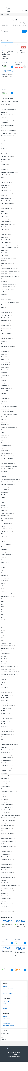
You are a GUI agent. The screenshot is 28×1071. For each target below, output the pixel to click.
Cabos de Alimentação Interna (8, 206)
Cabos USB (4, 216)
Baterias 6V (4, 169)
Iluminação (3, 679)
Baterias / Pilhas (5, 159)
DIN (2, 541)
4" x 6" (3, 141)
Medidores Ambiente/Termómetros (9, 479)
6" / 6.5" (3, 148)
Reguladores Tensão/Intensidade (9, 671)
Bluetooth (3, 789)
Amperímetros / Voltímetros (7, 468)
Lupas (2, 497)
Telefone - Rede (5, 578)
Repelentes (4, 122)
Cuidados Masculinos (6, 114)
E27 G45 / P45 (4, 716)
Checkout (5, 1008)
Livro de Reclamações (8, 993)
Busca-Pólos (4, 442)
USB (2, 583)
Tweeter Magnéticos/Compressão (9, 885)
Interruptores (4, 383)
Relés (2, 307)
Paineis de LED (4, 752)
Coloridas (3, 684)
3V (2, 622)
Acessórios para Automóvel (8, 130)
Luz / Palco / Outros (6, 807)
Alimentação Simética (6, 643)
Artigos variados (5, 104)
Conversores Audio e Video (8, 791)
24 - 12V (3, 661)
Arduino (3, 260)
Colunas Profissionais (6, 869)
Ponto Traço (4, 562)
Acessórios (4, 375)
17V (2, 609)
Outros (2, 117)
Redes (2, 794)
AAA (2, 180)
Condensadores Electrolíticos (8, 268)
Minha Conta (6, 1001)
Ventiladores (4, 354)
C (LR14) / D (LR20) (5, 182)
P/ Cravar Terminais (6, 416)
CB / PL (3, 536)
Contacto (5, 986)
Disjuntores (4, 377)
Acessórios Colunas (6, 828)
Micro (2, 560)
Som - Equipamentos (6, 825)
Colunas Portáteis (5, 867)
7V (2, 638)
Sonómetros (4, 492)
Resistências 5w (5, 323)
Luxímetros (3, 476)
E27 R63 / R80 (4, 721)
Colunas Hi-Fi (4, 862)
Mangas (3, 294)
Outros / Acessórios (6, 749)
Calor (2, 432)
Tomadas (3, 393)
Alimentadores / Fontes (6, 596)
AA (2, 177)
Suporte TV (4, 906)
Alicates (3, 401)
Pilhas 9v (3, 187)
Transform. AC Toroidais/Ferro (8, 674)
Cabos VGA (4, 219)
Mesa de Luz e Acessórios (7, 820)
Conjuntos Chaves (5, 445)
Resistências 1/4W (5, 315)
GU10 (2, 742)
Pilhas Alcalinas (5, 174)
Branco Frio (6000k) (6, 729)
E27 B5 (3, 710)
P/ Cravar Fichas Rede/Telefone (9, 414)
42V (2, 625)
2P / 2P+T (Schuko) (6, 518)
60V (2, 632)
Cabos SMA (4, 213)
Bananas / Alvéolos (5, 528)
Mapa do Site (6, 991)
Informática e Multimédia (7, 776)
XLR (2, 588)
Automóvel (3, 128)
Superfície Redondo (6, 768)
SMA (2, 570)
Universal (3, 422)
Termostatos (4, 351)
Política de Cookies (7, 1023)
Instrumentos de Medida (7, 458)
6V (2, 635)
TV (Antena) (4, 549)
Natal (2, 823)
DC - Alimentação (5, 523)
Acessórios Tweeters (6, 882)
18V (2, 612)
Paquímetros (4, 489)
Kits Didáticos (4, 291)
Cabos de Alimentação (6, 198)
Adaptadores (4, 778)
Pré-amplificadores (5, 851)
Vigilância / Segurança (6, 911)
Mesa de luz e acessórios (7, 817)
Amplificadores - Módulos (7, 846)
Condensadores (5, 265)
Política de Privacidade (8, 1025)
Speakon (3, 573)
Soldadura (3, 505)
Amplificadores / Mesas (7, 838)
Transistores (4, 349)
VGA (2, 586)
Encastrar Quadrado (6, 757)
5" (1, 143)
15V (2, 604)
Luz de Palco (4, 812)
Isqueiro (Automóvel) (6, 554)
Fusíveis (3, 281)
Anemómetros (4, 471)
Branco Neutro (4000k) (7, 731)
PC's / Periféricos (5, 786)
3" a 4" (3, 138)
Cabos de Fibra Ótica (6, 200)
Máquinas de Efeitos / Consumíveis (9, 815)
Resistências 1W (5, 317)
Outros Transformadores (7, 669)
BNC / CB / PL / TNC (6, 531)
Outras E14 (3, 703)
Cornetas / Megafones (6, 872)
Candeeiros (4, 435)
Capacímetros (4, 474)
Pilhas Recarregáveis (6, 190)
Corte (2, 404)
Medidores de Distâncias (7, 484)
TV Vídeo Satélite (5, 909)
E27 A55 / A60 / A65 (6, 708)
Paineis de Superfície (6, 762)
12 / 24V (3, 690)
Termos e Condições (8, 1021)
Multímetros (4, 461)
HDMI (2, 552)
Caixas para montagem (6, 263)
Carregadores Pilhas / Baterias (8, 172)
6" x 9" (3, 151)
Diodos (3, 341)
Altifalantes (3, 836)
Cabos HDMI (4, 226)
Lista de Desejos (7, 1003)
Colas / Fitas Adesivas (6, 455)
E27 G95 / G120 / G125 (6, 718)
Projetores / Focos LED (6, 770)
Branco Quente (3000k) (7, 734)
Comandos (3, 107)
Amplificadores (4, 844)
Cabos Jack (4, 229)
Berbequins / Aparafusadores (8, 427)
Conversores (4, 653)
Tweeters (3, 880)
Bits (2, 440)
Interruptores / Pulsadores (7, 284)
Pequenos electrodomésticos (8, 109)
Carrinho (5, 1006)
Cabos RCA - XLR (5, 239)
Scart (2, 567)
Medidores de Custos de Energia (9, 481)
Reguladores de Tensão (7, 346)
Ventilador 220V (5, 362)
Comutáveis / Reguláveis (7, 645)
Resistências (4, 310)
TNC (2, 539)
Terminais (3, 580)
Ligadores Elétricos (5, 388)
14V (2, 601)
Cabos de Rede (5, 221)
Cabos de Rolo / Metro (6, 224)
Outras (2, 500)
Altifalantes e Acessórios (7, 830)
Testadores (4, 494)
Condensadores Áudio (6, 875)
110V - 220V (4, 656)
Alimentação (4, 515)
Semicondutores (5, 325)
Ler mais (24, 66)
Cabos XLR (4, 252)
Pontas (3, 419)
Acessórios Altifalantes (6, 833)
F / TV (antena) (5, 544)
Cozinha (3, 112)
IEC (2, 526)
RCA (2, 565)
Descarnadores (5, 409)
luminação (3, 802)
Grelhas (3, 356)
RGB (2, 739)
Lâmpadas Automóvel (6, 156)
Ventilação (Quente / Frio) (7, 120)
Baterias (3, 161)
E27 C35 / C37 (4, 713)
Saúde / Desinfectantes (7, 125)
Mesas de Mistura (5, 849)
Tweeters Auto (4, 154)
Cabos (2, 195)
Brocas (3, 429)
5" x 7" (3, 146)
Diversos (3, 783)
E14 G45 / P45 (4, 700)
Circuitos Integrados (6, 328)
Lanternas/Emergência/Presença (9, 744)
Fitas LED (3, 682)
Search (20, 10)
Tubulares (3, 773)
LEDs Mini (3, 747)
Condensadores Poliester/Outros (9, 271)
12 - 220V (3, 658)
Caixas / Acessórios (6, 333)
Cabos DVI (3, 211)
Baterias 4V (4, 167)
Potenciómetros (5, 304)
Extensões (3, 380)
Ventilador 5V (4, 367)
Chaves (3, 437)
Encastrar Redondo (6, 760)
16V (2, 606)
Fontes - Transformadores (7, 593)
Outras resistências (5, 312)
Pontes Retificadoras (6, 331)
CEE (2, 520)
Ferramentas (4, 398)
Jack (2, 557)
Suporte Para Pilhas (6, 193)
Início (2, 14)
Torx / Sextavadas (5, 453)
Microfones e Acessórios (7, 877)
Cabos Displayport (5, 208)
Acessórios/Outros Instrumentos (9, 466)
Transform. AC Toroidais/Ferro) (8, 677)
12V (2, 599)
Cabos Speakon (5, 242)
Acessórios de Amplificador (7, 841)
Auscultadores (4, 854)
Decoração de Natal (6, 370)
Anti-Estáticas (4, 424)
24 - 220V (3, 664)
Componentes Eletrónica (7, 258)
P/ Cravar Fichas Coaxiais (7, 411)
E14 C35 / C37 (4, 697)
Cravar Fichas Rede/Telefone (8, 406)
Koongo (3, 799)
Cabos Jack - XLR (5, 234)
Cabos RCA (4, 237)
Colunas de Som (5, 856)
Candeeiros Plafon (5, 692)
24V (2, 617)
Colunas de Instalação (6, 859)
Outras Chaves (4, 450)
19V (2, 614)
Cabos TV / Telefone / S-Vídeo (9, 245)
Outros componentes (6, 297)
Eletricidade (4, 372)
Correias (3, 278)
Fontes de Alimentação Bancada (9, 666)
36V (2, 619)
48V (2, 627)
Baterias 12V (4, 164)
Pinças (2, 502)
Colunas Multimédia (6, 864)
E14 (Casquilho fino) (6, 695)
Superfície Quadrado (6, 765)
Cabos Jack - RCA (5, 232)
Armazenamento (5, 781)
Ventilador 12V (4, 359)
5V (2, 630)
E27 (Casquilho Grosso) (7, 705)
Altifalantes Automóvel (6, 135)
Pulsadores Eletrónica (6, 289)
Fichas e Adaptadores (6, 513)
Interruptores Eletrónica (7, 286)
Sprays (3, 510)
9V (2, 640)
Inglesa (3, 448)
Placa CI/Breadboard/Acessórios (9, 302)
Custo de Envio (6, 1018)
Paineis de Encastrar (6, 755)
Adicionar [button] (10, 66)
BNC (2, 534)
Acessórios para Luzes (6, 810)
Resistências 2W (5, 320)
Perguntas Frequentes (8, 988)
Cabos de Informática (6, 203)
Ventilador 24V (4, 364)
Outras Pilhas (4, 185)
